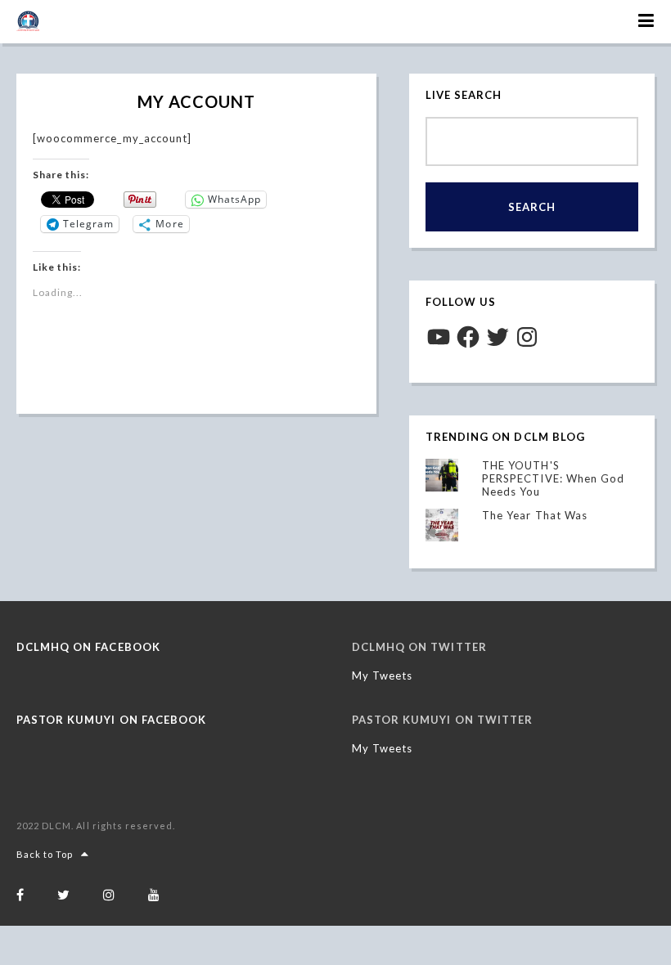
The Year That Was (535, 515)
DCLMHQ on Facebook (88, 646)
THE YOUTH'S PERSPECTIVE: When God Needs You (553, 478)
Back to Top (44, 854)
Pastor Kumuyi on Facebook (111, 719)
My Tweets (382, 675)
